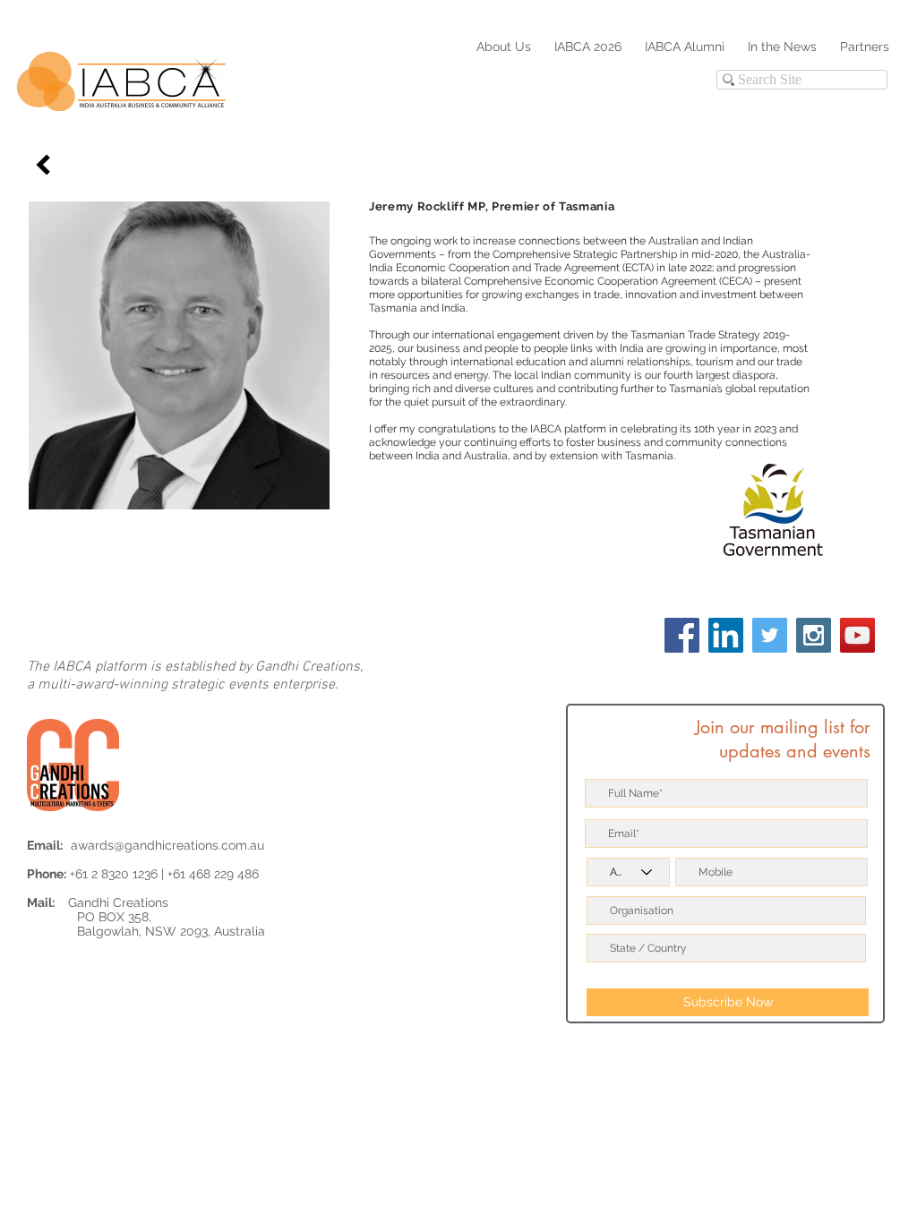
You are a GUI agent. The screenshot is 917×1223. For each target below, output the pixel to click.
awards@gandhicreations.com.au (167, 845)
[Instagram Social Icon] (813, 635)
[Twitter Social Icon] (769, 635)
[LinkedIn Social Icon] (725, 635)
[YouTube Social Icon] (857, 635)
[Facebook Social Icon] (681, 635)
